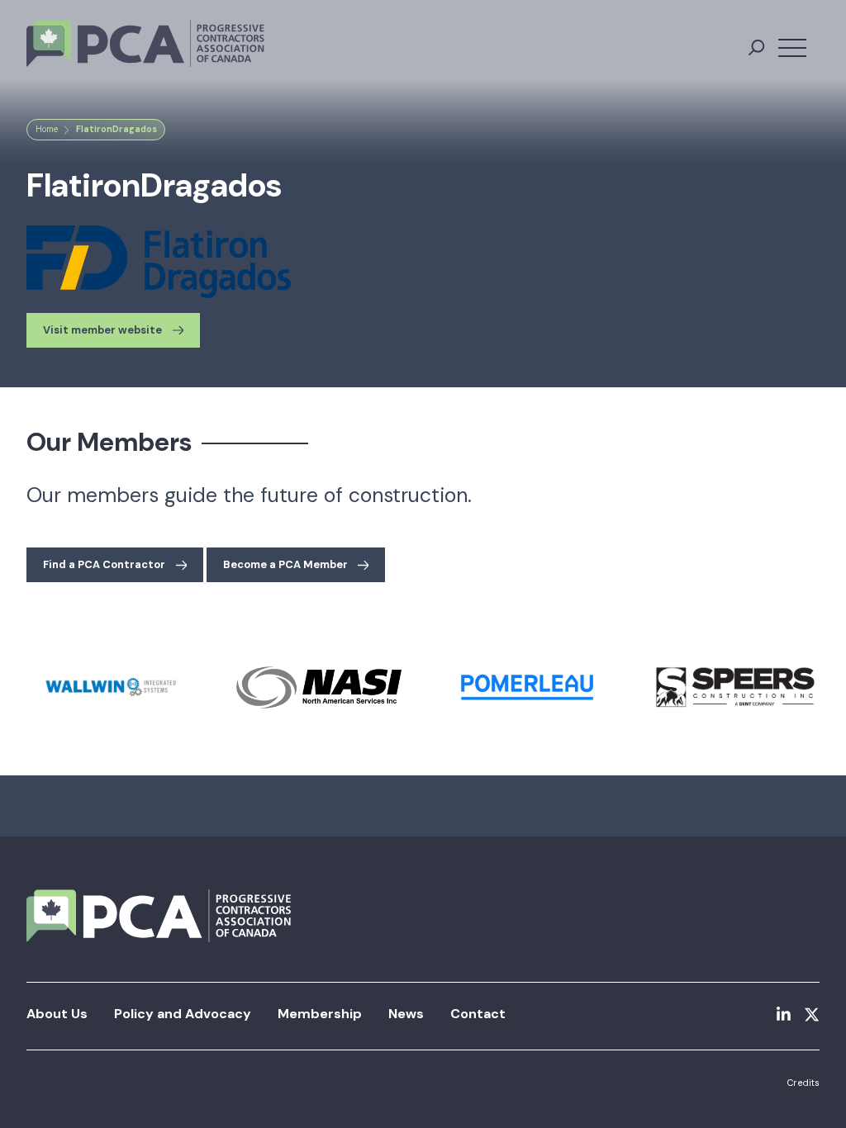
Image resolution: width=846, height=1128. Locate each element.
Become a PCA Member (285, 564)
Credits (803, 1082)
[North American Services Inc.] (319, 687)
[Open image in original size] (145, 43)
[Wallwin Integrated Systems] (110, 687)
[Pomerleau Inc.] (527, 687)
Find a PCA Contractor (104, 564)
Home (47, 129)
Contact (478, 1013)
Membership (320, 1013)
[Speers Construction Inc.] (735, 687)
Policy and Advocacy (182, 1013)
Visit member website (102, 330)
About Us (57, 1013)
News (406, 1013)
